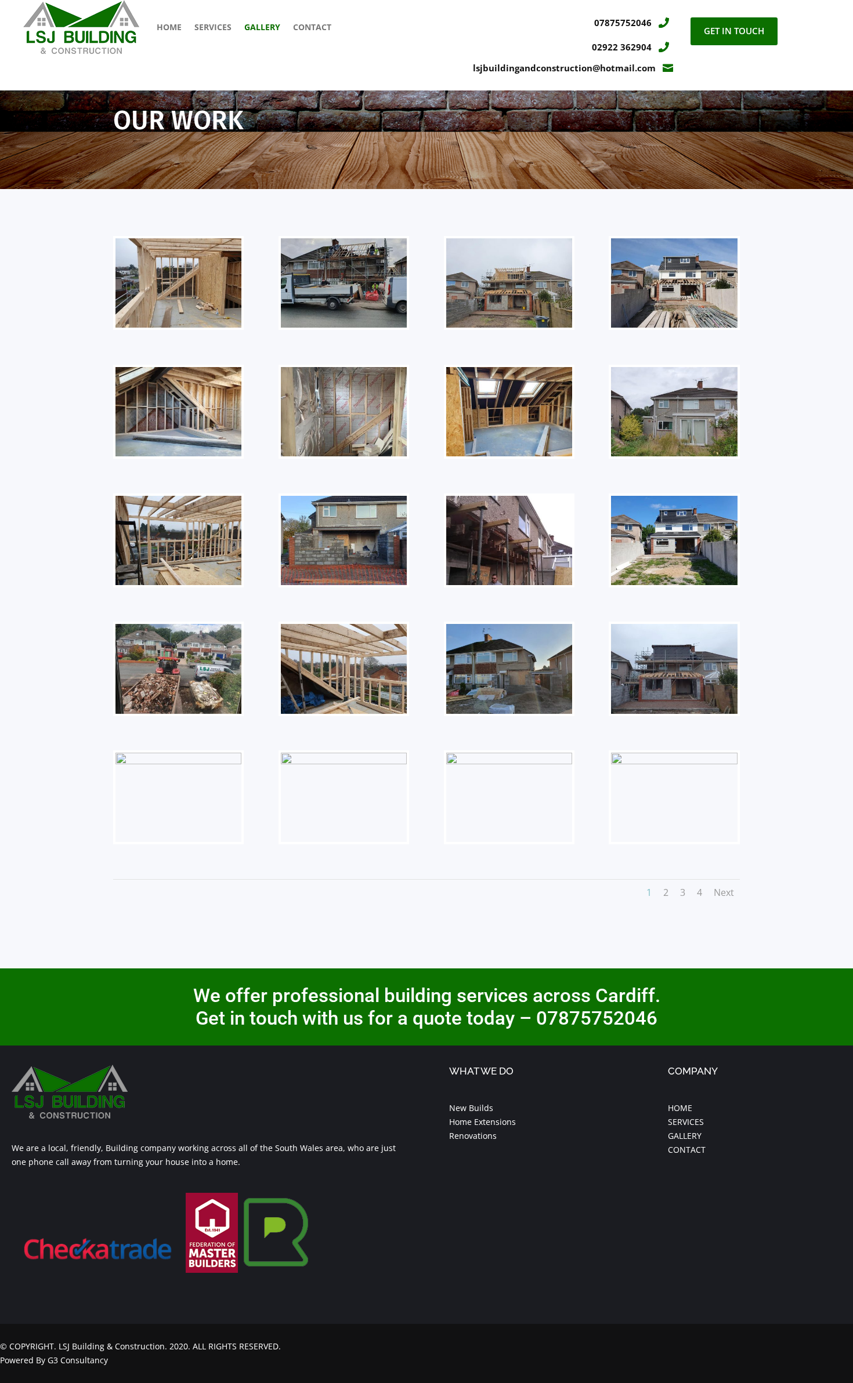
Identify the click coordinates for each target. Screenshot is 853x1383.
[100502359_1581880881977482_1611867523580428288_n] (344, 581)
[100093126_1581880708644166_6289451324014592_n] (344, 324)
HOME (680, 1107)
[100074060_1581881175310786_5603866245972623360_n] (178, 710)
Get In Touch (734, 31)
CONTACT (687, 1149)
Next (724, 892)
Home (169, 26)
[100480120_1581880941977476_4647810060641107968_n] (509, 581)
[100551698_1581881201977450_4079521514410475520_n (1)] (674, 453)
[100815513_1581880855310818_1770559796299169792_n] (509, 710)
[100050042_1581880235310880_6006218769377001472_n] (344, 453)
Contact (312, 26)
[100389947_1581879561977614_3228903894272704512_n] (674, 581)
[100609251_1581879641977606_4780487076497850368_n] (509, 761)
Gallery (262, 26)
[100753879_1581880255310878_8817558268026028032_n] (178, 761)
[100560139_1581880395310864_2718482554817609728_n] (674, 761)
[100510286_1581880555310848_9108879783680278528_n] (178, 581)
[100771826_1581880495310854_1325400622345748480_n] (674, 710)
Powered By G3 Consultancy (54, 1360)
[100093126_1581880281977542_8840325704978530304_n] (178, 453)
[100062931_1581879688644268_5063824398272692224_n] (674, 324)
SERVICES (686, 1121)
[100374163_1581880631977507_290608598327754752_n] (178, 324)
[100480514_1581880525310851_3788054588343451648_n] (509, 324)
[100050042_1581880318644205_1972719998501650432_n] (509, 453)
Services (213, 26)
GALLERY (685, 1135)
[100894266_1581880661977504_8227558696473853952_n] (344, 710)
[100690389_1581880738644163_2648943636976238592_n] (344, 761)
